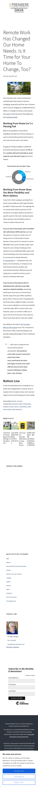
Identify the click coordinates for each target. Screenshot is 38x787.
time (8, 114)
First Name (12, 684)
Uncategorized (11, 601)
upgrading (22, 407)
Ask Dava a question (12, 647)
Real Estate (14, 407)
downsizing (27, 404)
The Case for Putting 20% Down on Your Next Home (23, 439)
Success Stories (11, 597)
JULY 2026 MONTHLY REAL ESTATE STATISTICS (15, 438)
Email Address (13, 678)
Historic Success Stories (14, 574)
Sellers (19, 401)
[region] (19, 769)
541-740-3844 (11, 640)
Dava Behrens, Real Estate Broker (19, 7)
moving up (6, 407)
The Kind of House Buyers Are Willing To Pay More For (7, 438)
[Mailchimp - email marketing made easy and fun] (22, 705)
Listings (8, 578)
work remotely (17, 409)
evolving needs (12, 117)
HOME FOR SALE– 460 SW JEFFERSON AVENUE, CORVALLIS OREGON (31, 439)
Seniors (8, 586)
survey (6, 146)
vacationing (9, 260)
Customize (19, 777)
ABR (7, 559)
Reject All (19, 782)
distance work (17, 404)
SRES (8, 589)
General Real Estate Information (16, 566)
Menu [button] (20, 18)
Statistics (9, 593)
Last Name (12, 691)
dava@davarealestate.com (15, 644)
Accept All (19, 771)
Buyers (14, 401)
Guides (8, 570)
